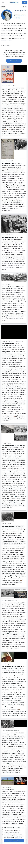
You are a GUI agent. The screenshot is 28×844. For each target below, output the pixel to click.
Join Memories (14, 61)
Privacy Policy (18, 838)
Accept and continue (14, 841)
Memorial (3, 6)
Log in (24, 2)
